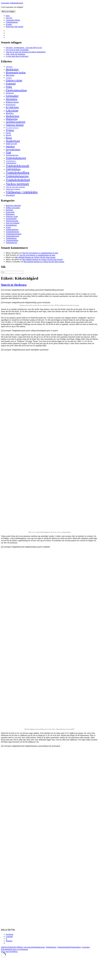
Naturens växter (12, 216)
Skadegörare (13, 140)
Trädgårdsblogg (12, 22)
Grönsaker (12, 95)
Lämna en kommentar (19, 949)
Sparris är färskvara (13, 284)
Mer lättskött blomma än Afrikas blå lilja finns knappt (35, 257)
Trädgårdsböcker (12, 155)
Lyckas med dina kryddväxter (17, 56)
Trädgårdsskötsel (18, 180)
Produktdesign (11, 225)
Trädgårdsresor (11, 243)
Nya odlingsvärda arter (12, 127)
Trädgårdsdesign (16, 158)
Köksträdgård (6, 949)
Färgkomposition (16, 90)
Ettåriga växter (14, 80)
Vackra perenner (17, 184)
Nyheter (10, 130)
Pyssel (8, 227)
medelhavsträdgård (15, 121)
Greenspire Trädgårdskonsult (12, 3)
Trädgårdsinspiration (13, 234)
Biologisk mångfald (13, 205)
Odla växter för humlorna (15, 54)
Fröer (9, 86)
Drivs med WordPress (9, 952)
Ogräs (8, 133)
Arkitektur (9, 67)
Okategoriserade (12, 221)
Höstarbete (11, 99)
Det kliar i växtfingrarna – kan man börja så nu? (24, 48)
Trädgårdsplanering (17, 176)
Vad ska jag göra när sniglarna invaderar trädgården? (26, 52)
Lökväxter (12, 110)
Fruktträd (11, 83)
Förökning (10, 93)
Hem (8, 16)
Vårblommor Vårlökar (13, 189)
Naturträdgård (11, 219)
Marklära (10, 113)
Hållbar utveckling (13, 208)
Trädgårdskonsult (17, 166)
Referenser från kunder (14, 27)
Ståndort (10, 146)
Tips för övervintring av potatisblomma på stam (40, 253)
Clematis (9, 78)
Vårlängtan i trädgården (22, 192)
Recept (8, 135)
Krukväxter (11, 104)
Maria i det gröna (24, 947)
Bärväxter (10, 75)
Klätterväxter (12, 102)
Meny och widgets (8, 11)
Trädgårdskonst (11, 163)
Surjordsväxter (13, 149)
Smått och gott (11, 144)
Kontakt (9, 24)
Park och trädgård (12, 223)
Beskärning (12, 69)
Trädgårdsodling (17, 172)
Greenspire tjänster (13, 20)
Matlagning (12, 119)
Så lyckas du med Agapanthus (17, 50)
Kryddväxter (12, 107)
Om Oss (9, 18)
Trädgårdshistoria (11, 161)
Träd (8, 152)
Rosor (9, 137)
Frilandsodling (75, 947)
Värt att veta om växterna (15, 187)
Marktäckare (12, 116)
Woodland (10, 195)
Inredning (9, 210)
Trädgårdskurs (13, 169)
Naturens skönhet (15, 124)
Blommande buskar (16, 72)
